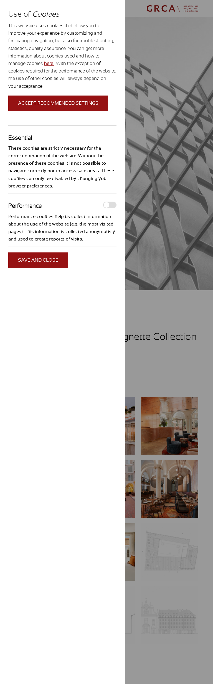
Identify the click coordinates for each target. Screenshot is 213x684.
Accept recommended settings (58, 103)
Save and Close (38, 260)
